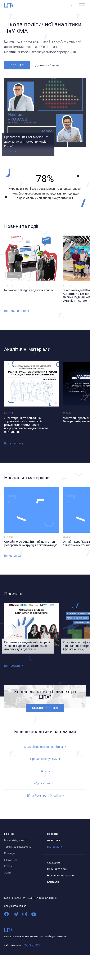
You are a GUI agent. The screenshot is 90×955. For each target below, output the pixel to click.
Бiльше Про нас (45, 708)
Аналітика (53, 840)
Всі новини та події (17, 310)
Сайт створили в (13, 945)
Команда (9, 853)
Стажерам (53, 862)
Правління (10, 859)
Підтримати (54, 846)
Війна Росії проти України (43, 795)
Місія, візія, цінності (16, 840)
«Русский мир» (43, 783)
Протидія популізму (43, 758)
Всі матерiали (13, 555)
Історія (8, 866)
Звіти (7, 872)
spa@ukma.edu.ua (15, 905)
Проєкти (52, 833)
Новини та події (57, 869)
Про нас (17, 65)
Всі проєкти (12, 665)
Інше (43, 771)
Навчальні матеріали (60, 875)
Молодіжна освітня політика (43, 746)
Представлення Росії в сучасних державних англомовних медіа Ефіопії (26, 141)
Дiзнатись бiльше (47, 65)
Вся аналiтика (13, 443)
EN (71, 5)
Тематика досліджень (17, 846)
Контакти (53, 881)
